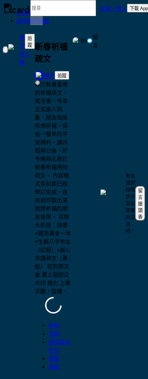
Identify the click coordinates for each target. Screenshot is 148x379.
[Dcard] (16, 8)
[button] (113, 8)
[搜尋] (36, 20)
